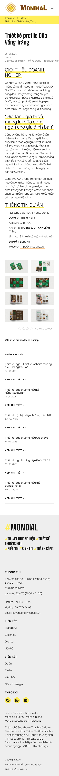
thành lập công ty (30, 742)
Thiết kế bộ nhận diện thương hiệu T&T (28, 415)
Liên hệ (9, 648)
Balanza (17, 713)
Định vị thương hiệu (42, 735)
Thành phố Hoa (40, 727)
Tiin (27, 713)
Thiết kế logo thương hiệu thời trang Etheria (23, 484)
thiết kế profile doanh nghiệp (23, 340)
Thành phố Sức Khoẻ (17, 727)
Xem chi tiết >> (15, 379)
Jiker (8, 713)
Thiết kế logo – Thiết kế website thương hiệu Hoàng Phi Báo (28, 365)
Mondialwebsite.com (17, 720)
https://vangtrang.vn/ (32, 246)
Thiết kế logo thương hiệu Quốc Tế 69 (27, 460)
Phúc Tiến (26, 731)
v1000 (26, 746)
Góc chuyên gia (14, 684)
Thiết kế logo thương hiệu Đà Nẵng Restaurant (22, 391)
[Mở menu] (52, 8)
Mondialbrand (34, 717)
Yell (34, 713)
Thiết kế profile (42, 731)
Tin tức (9, 670)
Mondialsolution (14, 717)
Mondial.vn (22, 769)
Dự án (23, 18)
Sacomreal (11, 742)
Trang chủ (10, 18)
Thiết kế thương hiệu (17, 735)
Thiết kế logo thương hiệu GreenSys (26, 437)
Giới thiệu (10, 635)
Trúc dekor (11, 731)
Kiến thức (10, 677)
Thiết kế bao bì (35, 738)
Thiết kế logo (40, 746)
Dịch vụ (9, 641)
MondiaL (36, 720)
